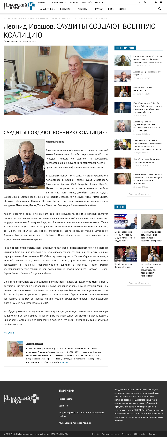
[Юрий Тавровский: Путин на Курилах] (125, 254)
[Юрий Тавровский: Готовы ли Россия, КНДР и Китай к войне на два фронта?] (125, 221)
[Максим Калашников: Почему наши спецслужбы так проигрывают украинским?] (152, 254)
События (65, 9)
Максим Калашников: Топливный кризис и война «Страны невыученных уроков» (151, 236)
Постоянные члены (57, 2)
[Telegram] (150, 2)
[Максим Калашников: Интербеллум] (122, 91)
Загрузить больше (138, 194)
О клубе (42, 2)
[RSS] (144, 2)
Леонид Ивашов (10, 41)
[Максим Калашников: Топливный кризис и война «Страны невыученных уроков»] (152, 221)
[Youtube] (161, 2)
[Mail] (139, 2)
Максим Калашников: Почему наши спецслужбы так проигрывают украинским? (151, 270)
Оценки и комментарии (37, 18)
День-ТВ (63, 405)
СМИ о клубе (86, 2)
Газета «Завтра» (67, 398)
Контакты (99, 2)
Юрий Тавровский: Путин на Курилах (123, 265)
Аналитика (46, 9)
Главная (7, 18)
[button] (159, 9)
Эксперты (73, 2)
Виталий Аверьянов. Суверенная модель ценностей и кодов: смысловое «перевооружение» (148, 59)
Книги (111, 9)
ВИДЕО (120, 207)
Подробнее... (66, 362)
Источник (9, 332)
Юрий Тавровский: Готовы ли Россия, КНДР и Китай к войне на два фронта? (124, 236)
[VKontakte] (155, 2)
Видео (122, 9)
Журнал (99, 9)
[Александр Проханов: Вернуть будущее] (122, 76)
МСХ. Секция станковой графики (75, 422)
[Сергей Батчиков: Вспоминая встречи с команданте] (122, 163)
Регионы (82, 9)
